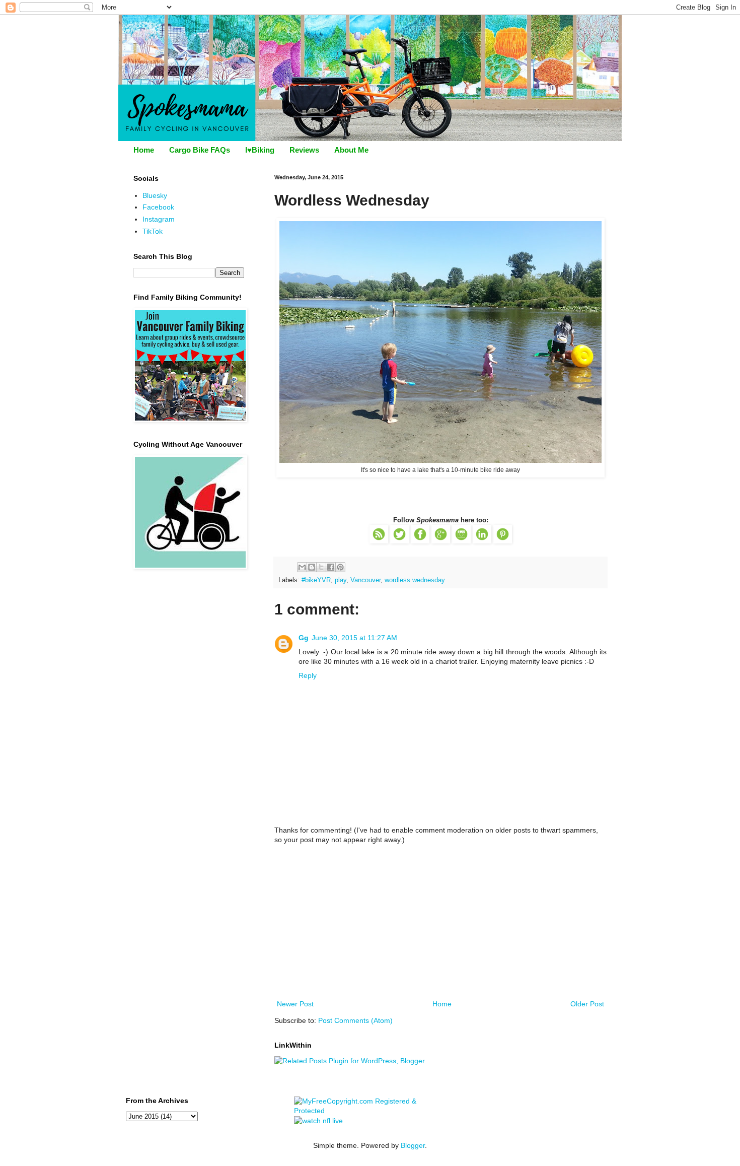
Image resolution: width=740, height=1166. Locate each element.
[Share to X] (321, 567)
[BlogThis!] (312, 567)
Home (143, 150)
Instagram (158, 219)
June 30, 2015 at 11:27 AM (354, 638)
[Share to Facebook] (331, 567)
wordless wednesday (415, 580)
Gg (304, 638)
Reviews (304, 150)
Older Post (587, 1004)
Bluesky (154, 195)
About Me (351, 150)
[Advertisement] (440, 922)
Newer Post (295, 1004)
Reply (308, 675)
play (340, 580)
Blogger (413, 1145)
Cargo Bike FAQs (199, 150)
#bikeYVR (316, 580)
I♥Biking (259, 150)
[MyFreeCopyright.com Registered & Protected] (370, 1111)
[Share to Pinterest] (340, 567)
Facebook (158, 207)
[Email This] (302, 567)
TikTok (152, 231)
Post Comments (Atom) (355, 1020)
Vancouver (365, 580)
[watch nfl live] (318, 1121)
